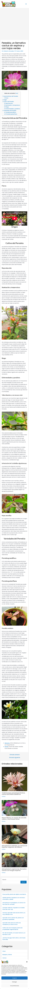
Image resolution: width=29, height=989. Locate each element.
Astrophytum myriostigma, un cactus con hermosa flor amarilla (13, 903)
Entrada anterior (15, 754)
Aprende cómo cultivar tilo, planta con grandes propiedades (13, 918)
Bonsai (6, 746)
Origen (5, 100)
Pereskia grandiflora (10, 112)
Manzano (7, 743)
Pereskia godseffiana (10, 114)
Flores (6, 98)
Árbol (3, 951)
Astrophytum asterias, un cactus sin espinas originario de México (14, 846)
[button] (27, 962)
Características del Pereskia (10, 96)
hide (17, 93)
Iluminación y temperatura (12, 105)
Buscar (4, 879)
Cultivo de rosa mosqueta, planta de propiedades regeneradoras (12, 928)
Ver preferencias (14, 985)
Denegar (14, 982)
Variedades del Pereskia (9, 110)
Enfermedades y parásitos (12, 108)
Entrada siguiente (14, 757)
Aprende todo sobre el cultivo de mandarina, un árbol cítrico (11, 923)
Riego (6, 107)
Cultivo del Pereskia (8, 101)
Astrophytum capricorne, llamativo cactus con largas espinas (14, 869)
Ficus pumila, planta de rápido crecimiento (14, 894)
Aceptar (14, 978)
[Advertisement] (14, 23)
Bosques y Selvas (7, 954)
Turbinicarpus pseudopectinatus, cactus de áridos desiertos (13, 793)
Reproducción (8, 103)
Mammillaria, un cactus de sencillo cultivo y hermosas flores (14, 818)
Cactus (3, 796)
